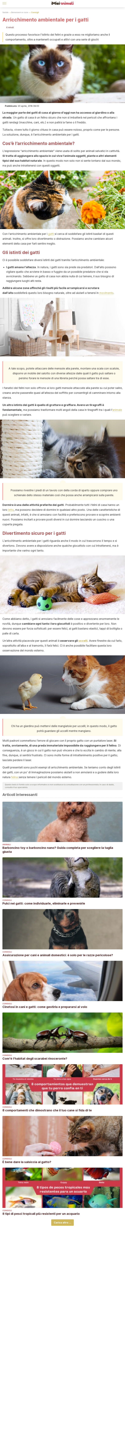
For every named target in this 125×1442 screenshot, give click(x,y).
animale (117, 409)
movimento (106, 292)
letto (11, 509)
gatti (51, 233)
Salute (5, 12)
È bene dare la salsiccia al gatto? (26, 1162)
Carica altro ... (62, 1222)
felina (15, 777)
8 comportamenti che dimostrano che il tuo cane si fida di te (47, 1110)
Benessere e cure (19, 12)
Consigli (35, 12)
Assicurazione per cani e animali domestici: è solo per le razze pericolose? (57, 955)
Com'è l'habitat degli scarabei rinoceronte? (34, 1058)
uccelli (83, 640)
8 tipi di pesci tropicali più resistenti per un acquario (41, 1214)
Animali (6, 844)
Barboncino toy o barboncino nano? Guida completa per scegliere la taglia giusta (57, 850)
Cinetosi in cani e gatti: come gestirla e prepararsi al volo (44, 1007)
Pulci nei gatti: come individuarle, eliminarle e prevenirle (43, 903)
